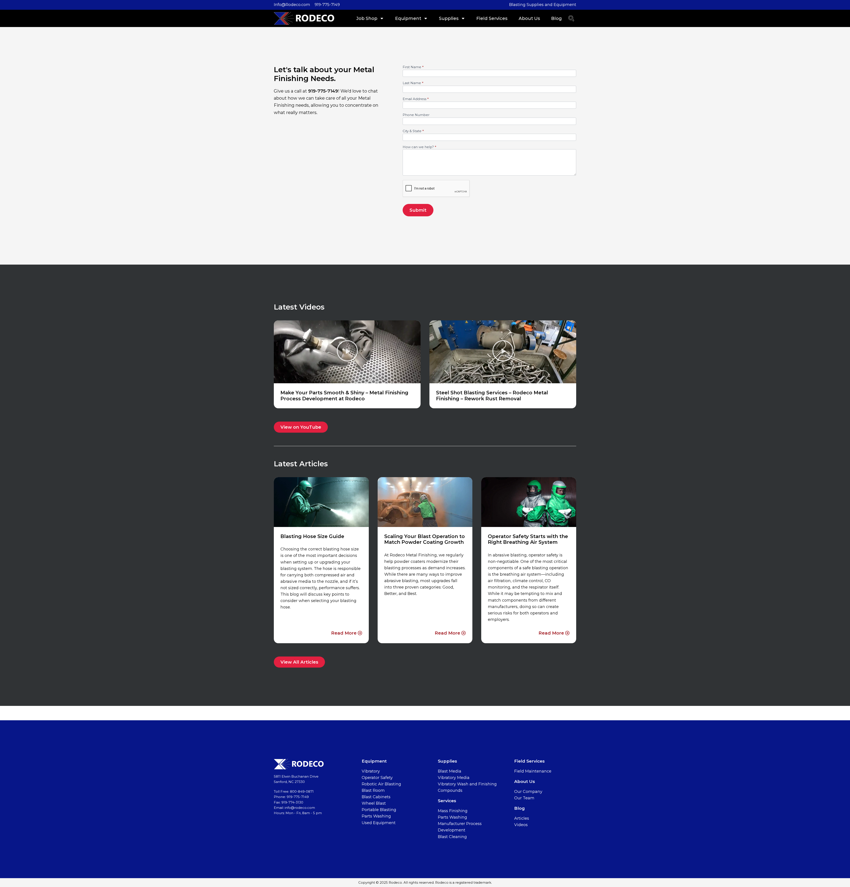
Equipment (408, 18)
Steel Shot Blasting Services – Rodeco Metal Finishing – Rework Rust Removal (492, 395)
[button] (347, 352)
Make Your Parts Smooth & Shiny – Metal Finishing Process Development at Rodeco (344, 395)
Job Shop (366, 18)
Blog (556, 18)
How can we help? (419, 147)
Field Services (492, 18)
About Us (529, 18)
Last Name (413, 83)
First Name (413, 67)
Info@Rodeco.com (292, 4)
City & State (413, 131)
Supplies (449, 18)
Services (447, 800)
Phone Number (416, 115)
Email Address (416, 99)
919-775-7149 (327, 4)
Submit (418, 210)
